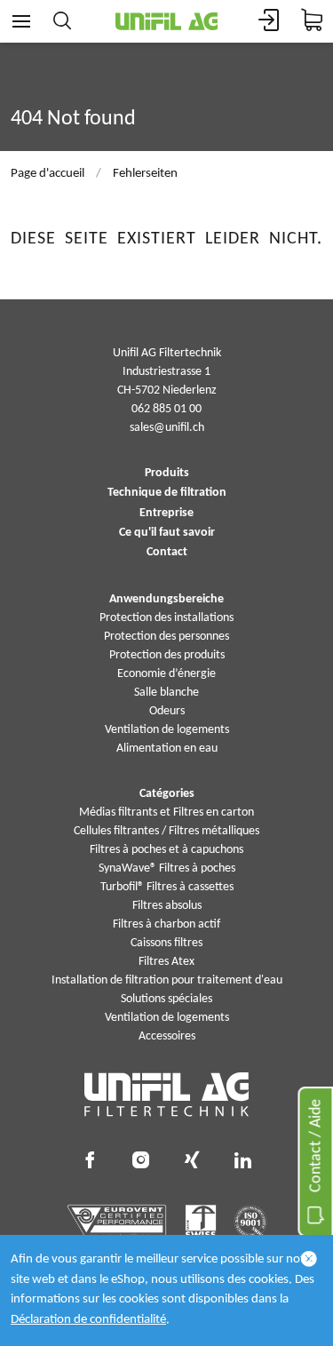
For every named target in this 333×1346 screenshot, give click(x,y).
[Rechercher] (62, 21)
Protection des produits (167, 655)
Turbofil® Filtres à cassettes (167, 887)
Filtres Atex (166, 961)
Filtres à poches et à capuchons (166, 849)
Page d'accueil (47, 173)
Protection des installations (166, 618)
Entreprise (166, 513)
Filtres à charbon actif (166, 924)
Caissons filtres (166, 943)
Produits (167, 473)
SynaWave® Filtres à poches (167, 868)
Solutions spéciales (166, 999)
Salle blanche (166, 692)
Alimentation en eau (167, 748)
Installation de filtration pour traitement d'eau (167, 980)
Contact (167, 552)
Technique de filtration (166, 493)
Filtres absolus (167, 905)
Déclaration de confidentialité (88, 1319)
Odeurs (167, 711)
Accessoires (167, 1036)
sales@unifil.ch (167, 427)
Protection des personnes (166, 636)
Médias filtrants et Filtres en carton (166, 812)
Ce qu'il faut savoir (167, 533)
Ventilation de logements (167, 730)
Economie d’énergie (166, 674)
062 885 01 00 (166, 409)
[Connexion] (269, 21)
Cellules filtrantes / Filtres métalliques (166, 831)
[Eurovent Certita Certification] (117, 1221)
